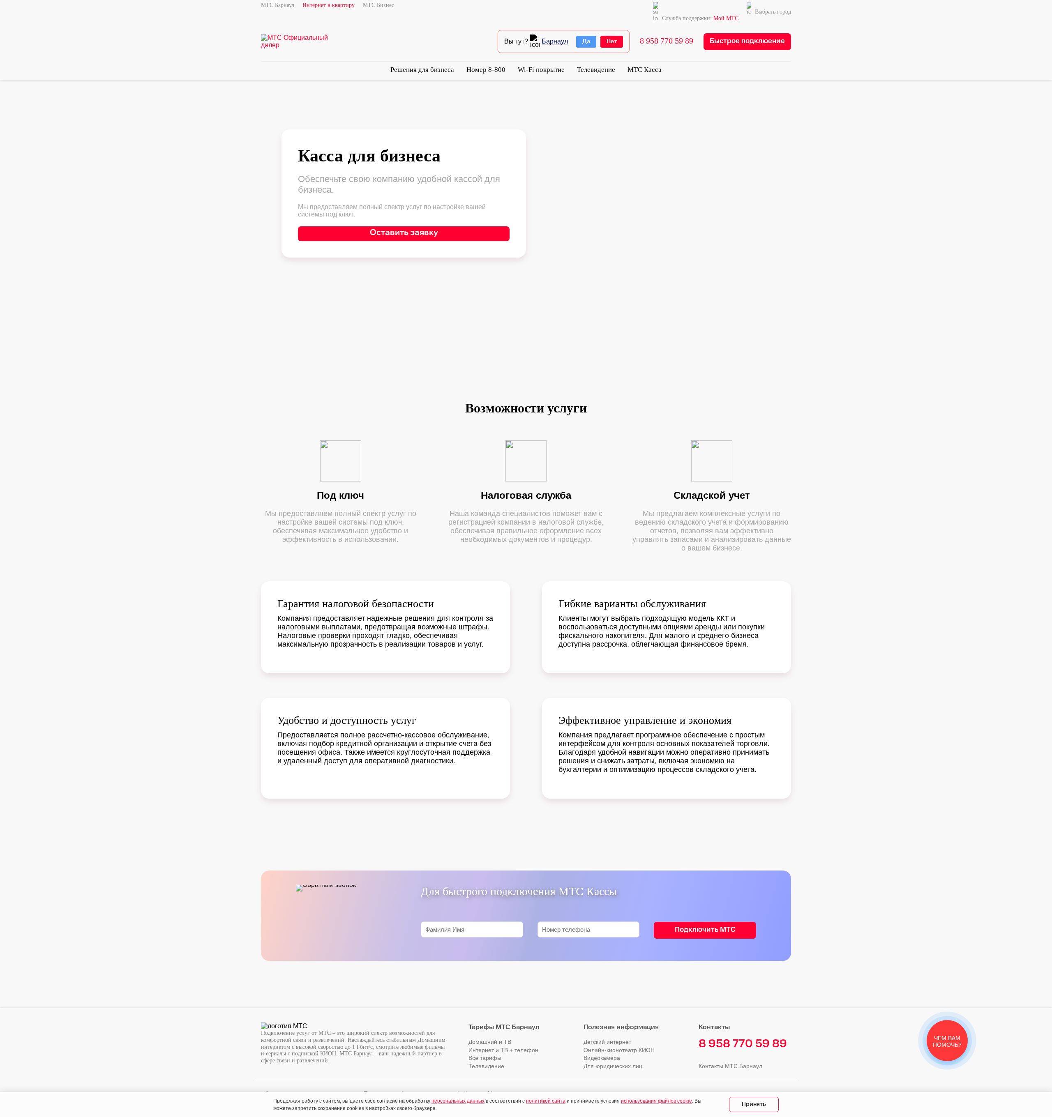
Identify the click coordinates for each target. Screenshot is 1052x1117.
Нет (612, 41)
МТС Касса (645, 70)
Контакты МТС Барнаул (730, 1066)
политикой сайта (545, 1101)
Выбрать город (773, 12)
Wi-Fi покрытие (541, 70)
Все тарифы (484, 1058)
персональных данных (457, 1101)
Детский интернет (607, 1042)
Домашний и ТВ (489, 1042)
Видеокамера (602, 1058)
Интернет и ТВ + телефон (503, 1050)
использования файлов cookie (656, 1101)
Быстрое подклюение (747, 41)
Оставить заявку (404, 232)
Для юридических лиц (613, 1066)
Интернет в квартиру (328, 5)
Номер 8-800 (485, 70)
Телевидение (596, 70)
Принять (754, 1104)
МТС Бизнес (378, 5)
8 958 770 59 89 (666, 40)
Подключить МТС (705, 930)
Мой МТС (725, 18)
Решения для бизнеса (422, 70)
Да (586, 41)
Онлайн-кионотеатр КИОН (619, 1050)
